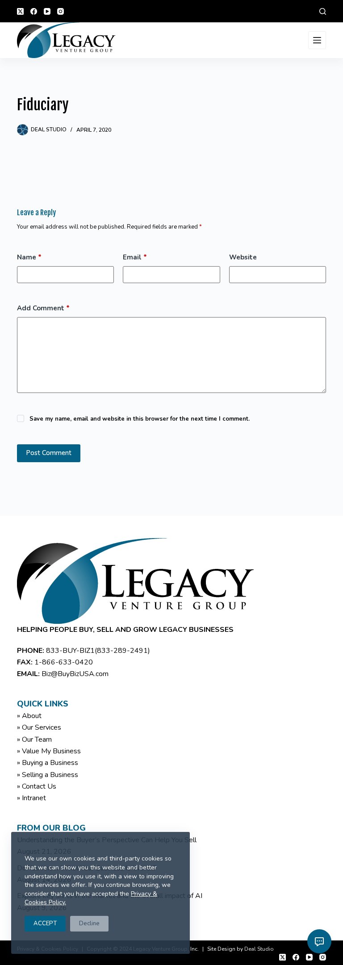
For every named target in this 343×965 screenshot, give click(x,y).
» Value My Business (49, 751)
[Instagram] (60, 11)
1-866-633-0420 (63, 662)
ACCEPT (45, 923)
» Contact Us (36, 786)
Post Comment (48, 452)
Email (135, 257)
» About (29, 716)
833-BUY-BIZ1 (70, 651)
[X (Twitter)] (20, 11)
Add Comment (43, 308)
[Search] (322, 11)
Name (29, 257)
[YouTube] (47, 11)
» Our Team (34, 739)
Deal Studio (259, 948)
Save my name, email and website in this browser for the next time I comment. (139, 419)
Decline (89, 923)
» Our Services (39, 727)
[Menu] (317, 40)
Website (243, 257)
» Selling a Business (47, 775)
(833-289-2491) (122, 651)
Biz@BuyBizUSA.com (75, 674)
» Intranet (31, 798)
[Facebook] (33, 11)
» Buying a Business (47, 763)
